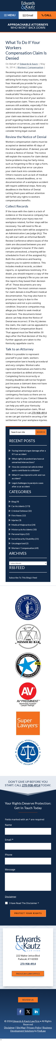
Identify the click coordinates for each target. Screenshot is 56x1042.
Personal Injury (18, 534)
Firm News (16, 515)
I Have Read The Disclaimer (24, 903)
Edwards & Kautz (29, 63)
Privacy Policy (34, 1027)
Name (8, 824)
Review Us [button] (28, 999)
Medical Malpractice (21, 524)
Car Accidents (18, 506)
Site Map (20, 1027)
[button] (53, 1022)
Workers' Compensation (30, 67)
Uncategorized (18, 543)
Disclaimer (10, 896)
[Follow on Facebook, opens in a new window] (20, 1011)
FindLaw (41, 1030)
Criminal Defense (19, 511)
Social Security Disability (23, 538)
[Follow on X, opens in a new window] (28, 1011)
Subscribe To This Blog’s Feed (23, 577)
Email (9, 839)
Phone (8, 854)
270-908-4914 (39, 412)
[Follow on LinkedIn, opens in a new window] (36, 1011)
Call (48, 15)
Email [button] (29, 15)
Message (10, 869)
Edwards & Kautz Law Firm (26, 1021)
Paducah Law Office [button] (28, 973)
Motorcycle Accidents (21, 529)
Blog (13, 501)
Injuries (14, 520)
